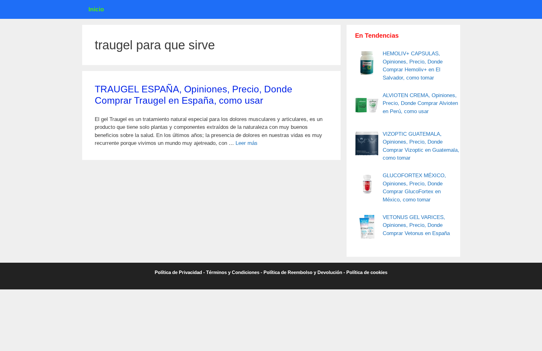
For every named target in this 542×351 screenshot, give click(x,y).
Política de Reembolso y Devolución (302, 272)
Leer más (247, 143)
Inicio (96, 9)
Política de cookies (366, 272)
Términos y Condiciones (232, 272)
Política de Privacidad (178, 272)
